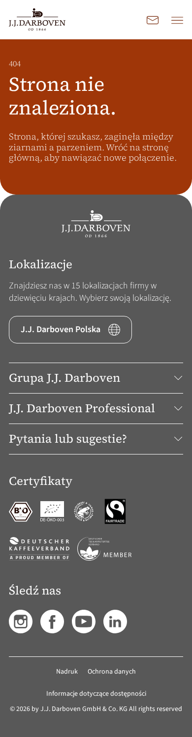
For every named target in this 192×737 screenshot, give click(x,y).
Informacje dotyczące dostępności (96, 694)
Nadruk (67, 672)
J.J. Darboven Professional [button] (82, 408)
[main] (96, 117)
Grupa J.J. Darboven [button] (64, 377)
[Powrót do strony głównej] (37, 19)
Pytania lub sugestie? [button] (68, 438)
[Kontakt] (152, 20)
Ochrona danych (112, 672)
